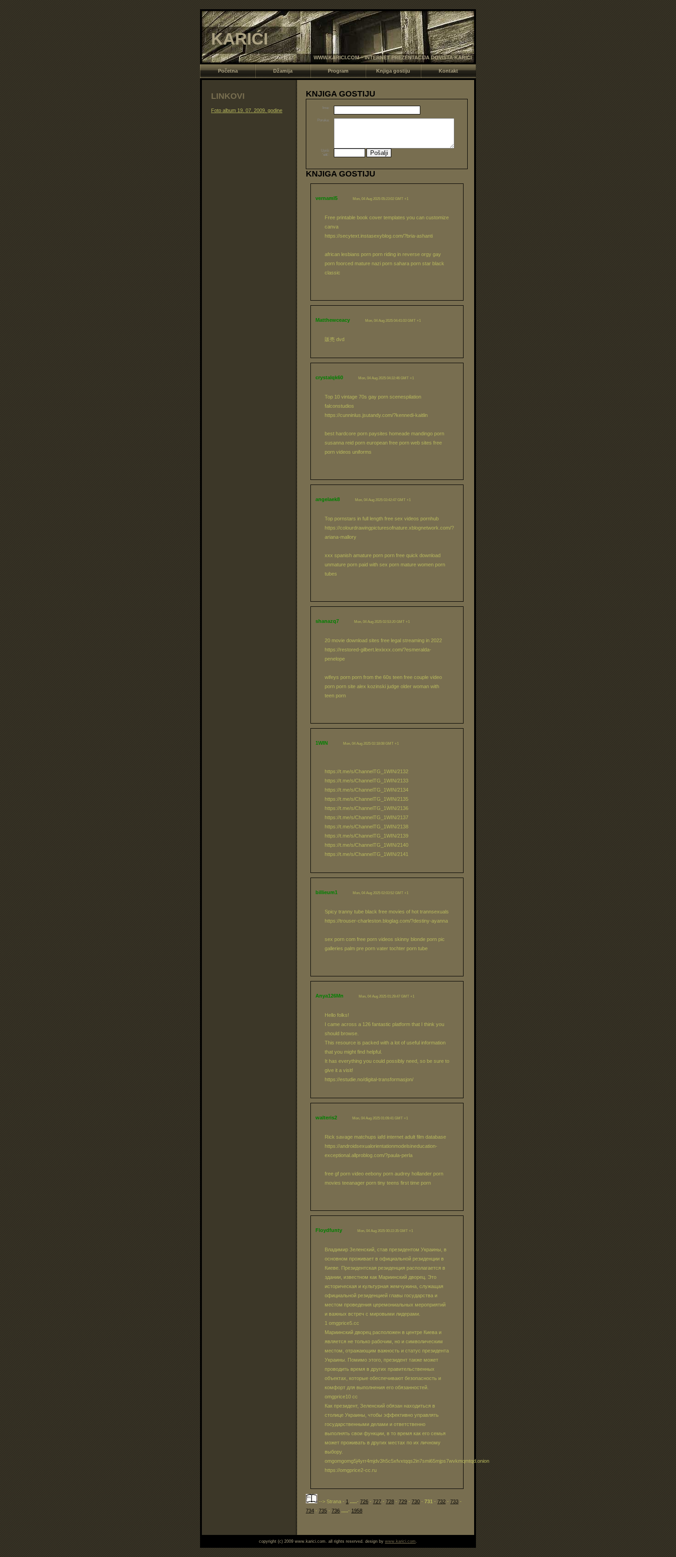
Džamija (282, 71)
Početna (228, 71)
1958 (356, 1510)
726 (364, 1501)
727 (377, 1501)
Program (338, 71)
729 (403, 1501)
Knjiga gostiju (393, 71)
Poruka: (323, 120)
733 (454, 1501)
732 (441, 1501)
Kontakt (448, 71)
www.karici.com (400, 1541)
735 (323, 1510)
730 (416, 1501)
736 (336, 1510)
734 (310, 1510)
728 (390, 1501)
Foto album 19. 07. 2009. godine (246, 110)
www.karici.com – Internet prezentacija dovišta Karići (393, 57)
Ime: (325, 108)
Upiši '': (325, 152)
